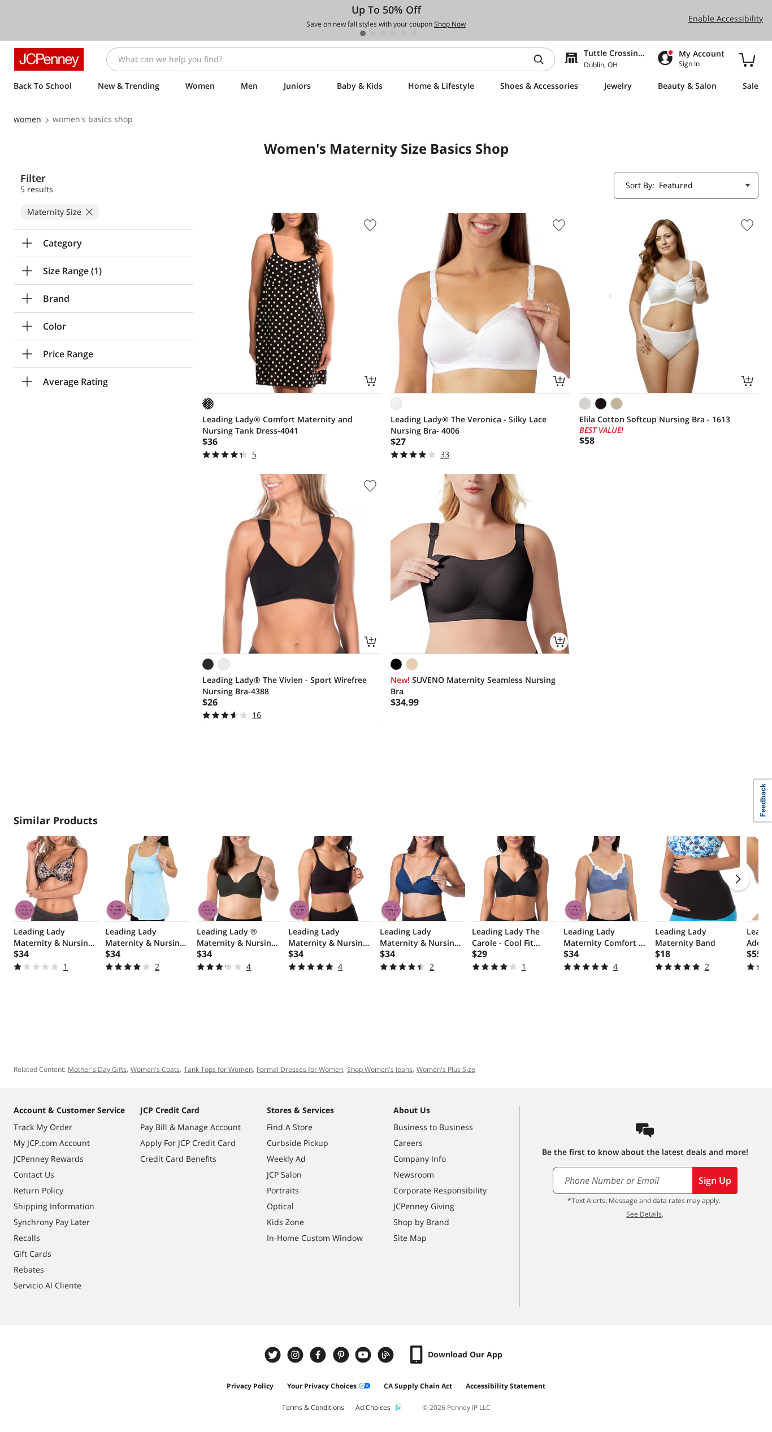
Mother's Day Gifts (97, 1069)
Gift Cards (32, 1253)
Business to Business (433, 1127)
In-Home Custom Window (315, 1237)
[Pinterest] (342, 1355)
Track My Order (43, 1127)
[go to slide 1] (363, 33)
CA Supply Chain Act (418, 1386)
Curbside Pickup (297, 1142)
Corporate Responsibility (440, 1190)
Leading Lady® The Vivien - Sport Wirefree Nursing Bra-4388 (284, 685)
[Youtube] (364, 1355)
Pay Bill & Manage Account (190, 1127)
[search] (543, 59)
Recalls (27, 1237)
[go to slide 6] (414, 33)
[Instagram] (296, 1355)
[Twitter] (274, 1355)
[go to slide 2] (373, 33)
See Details (644, 1214)
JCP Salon (284, 1174)
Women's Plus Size (446, 1069)
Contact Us (34, 1174)
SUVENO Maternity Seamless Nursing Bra (473, 685)
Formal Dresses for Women (300, 1069)
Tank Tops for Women (218, 1069)
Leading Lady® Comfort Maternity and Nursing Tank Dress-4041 (277, 425)
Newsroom (413, 1174)
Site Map (410, 1237)
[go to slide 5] (403, 33)
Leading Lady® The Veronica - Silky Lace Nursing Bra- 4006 (469, 425)
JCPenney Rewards (49, 1158)
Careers (408, 1142)
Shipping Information (54, 1206)
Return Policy (38, 1190)
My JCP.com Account (52, 1142)
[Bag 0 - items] (747, 59)
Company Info (419, 1158)
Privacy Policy (250, 1386)
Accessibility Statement (505, 1386)
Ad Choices (373, 1407)
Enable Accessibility (725, 18)
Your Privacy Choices (322, 1386)
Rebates (29, 1269)
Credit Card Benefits (178, 1158)
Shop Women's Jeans (380, 1069)
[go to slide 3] (383, 33)
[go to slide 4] (393, 33)
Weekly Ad (286, 1158)
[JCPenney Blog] (387, 1355)
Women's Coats (155, 1069)
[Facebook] (319, 1355)
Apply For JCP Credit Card (188, 1142)
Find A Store (290, 1127)
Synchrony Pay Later (52, 1222)
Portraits (283, 1190)
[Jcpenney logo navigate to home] (49, 59)
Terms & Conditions (313, 1407)
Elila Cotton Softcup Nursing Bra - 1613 (654, 419)
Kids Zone (285, 1222)
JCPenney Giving (423, 1206)
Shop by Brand (421, 1222)
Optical (280, 1206)
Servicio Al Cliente (47, 1285)
